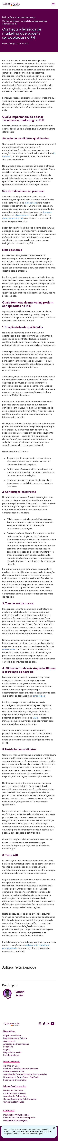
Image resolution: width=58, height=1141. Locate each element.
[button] (53, 4)
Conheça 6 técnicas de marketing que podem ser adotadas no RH (24, 22)
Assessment (9, 1041)
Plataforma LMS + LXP (13, 1071)
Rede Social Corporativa (14, 1080)
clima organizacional (12, 218)
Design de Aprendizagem (15, 1120)
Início (4, 17)
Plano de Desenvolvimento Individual (20, 1068)
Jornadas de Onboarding (15, 1096)
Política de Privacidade (30, 1131)
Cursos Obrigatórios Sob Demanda (19, 1099)
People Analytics (11, 1055)
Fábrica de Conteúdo (13, 1090)
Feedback (8, 1047)
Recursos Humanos (25, 17)
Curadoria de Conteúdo (14, 1093)
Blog (12, 17)
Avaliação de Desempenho (16, 1044)
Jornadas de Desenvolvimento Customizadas (25, 1074)
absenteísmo (21, 215)
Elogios (6, 1049)
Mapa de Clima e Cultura (15, 1038)
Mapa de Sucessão (12, 1052)
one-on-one (8, 649)
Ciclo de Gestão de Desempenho (19, 1117)
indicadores (31, 202)
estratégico (39, 695)
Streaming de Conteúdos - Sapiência (21, 1077)
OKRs (36, 717)
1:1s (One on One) (11, 1066)
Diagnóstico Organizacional (16, 1115)
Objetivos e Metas (12, 1035)
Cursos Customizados (13, 1102)
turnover (47, 212)
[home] (11, 4)
